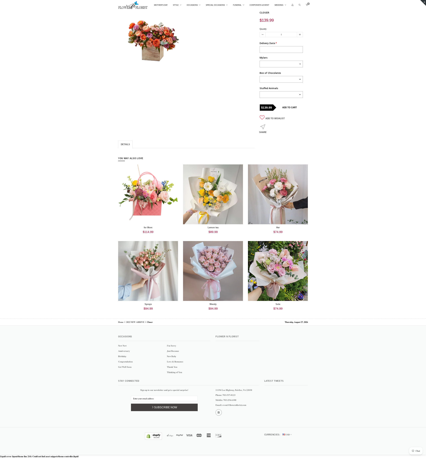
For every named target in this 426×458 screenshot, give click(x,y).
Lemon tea (213, 227)
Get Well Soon (124, 366)
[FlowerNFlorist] (133, 5)
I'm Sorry (171, 345)
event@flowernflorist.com (234, 404)
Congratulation (125, 361)
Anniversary (124, 350)
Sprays (148, 304)
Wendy (213, 304)
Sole (278, 304)
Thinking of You (174, 372)
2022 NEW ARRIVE (135, 322)
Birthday (122, 356)
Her (278, 227)
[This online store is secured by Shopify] (153, 435)
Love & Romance (175, 361)
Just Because (173, 350)
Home (121, 322)
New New (122, 345)
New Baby (171, 356)
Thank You (172, 366)
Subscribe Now (165, 407)
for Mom (148, 227)
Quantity (263, 28)
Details (125, 144)
